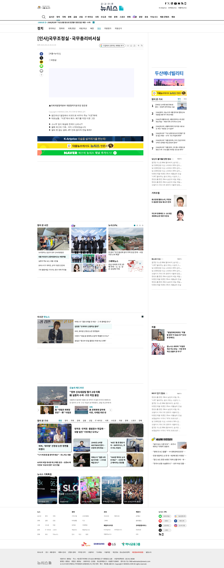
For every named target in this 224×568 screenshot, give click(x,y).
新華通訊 (139, 521)
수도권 (103, 16)
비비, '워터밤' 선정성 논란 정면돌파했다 (53, 447)
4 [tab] (142, 225)
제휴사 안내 (62, 552)
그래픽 (106, 521)
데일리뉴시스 (86, 530)
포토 (146, 16)
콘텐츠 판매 (72, 552)
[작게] (138, 45)
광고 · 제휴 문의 (51, 552)
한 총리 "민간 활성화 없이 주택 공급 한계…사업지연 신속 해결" (125, 253)
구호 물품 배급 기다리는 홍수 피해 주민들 (52, 269)
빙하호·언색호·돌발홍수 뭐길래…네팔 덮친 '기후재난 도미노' (89, 430)
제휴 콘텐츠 (164, 16)
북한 (92, 28)
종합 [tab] (185, 99)
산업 (81, 16)
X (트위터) (166, 525)
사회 (97, 16)
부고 (80, 534)
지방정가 (107, 28)
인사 (73, 534)
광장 (140, 16)
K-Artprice (163, 8)
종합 (60, 420)
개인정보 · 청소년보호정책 (121, 552)
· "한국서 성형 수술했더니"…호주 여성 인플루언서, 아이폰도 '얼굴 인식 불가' (169, 463)
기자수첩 (156, 192)
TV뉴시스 (154, 16)
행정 (99, 28)
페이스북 (181, 521)
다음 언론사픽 (181, 516)
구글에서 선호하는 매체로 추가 (113, 45)
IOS (137, 534)
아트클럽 (74, 521)
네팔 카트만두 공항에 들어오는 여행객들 (52, 257)
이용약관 (107, 552)
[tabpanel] (125, 242)
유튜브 (166, 521)
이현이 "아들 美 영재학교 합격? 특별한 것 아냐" (92, 336)
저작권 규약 (82, 552)
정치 (58, 16)
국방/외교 (83, 28)
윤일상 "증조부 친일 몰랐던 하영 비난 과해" (90, 340)
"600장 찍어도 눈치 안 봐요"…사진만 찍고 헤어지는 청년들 (117, 460)
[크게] (141, 45)
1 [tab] (134, 225)
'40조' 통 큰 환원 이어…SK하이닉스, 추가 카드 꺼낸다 (117, 445)
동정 (87, 534)
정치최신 (52, 28)
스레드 (166, 530)
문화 (115, 16)
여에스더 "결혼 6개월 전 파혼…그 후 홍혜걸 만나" (93, 321)
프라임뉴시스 (172, 8)
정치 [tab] (179, 99)
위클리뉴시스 (182, 8)
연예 (129, 16)
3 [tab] (140, 225)
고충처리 (91, 552)
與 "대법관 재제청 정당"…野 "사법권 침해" (63, 412)
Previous (38, 410)
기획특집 (84, 525)
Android (138, 530)
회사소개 (40, 552)
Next (110, 410)
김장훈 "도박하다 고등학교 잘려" (87, 326)
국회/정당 (72, 28)
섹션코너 (74, 530)
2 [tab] (137, 225)
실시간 (51, 16)
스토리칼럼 (85, 516)
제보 (173, 16)
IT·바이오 (89, 16)
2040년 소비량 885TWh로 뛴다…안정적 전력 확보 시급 (98, 445)
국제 (64, 16)
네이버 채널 (166, 516)
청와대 (61, 28)
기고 (83, 521)
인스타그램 (182, 525)
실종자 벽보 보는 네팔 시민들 (48, 261)
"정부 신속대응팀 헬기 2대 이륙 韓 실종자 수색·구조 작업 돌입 (85, 393)
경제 (69, 16)
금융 (75, 16)
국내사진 (106, 516)
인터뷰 (74, 525)
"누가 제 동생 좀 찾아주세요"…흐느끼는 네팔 (54, 455)
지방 (110, 16)
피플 (154, 327)
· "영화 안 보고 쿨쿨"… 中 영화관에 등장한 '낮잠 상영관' (169, 451)
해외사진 (116, 516)
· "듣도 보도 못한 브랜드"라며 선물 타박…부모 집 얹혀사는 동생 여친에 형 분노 (169, 459)
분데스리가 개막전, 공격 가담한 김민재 (51, 265)
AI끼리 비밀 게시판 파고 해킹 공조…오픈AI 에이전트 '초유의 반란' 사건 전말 (54, 463)
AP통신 (138, 516)
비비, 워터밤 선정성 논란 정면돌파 (87, 331)
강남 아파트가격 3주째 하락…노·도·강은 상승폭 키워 (116, 266)
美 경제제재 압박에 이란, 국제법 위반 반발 (97, 412)
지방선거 (118, 28)
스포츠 (122, 16)
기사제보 (99, 552)
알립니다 (148, 552)
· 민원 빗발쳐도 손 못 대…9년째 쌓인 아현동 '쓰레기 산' (169, 455)
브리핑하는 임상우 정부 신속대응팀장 (51, 252)
